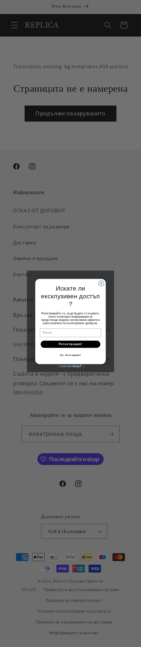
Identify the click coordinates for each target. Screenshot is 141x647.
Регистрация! (70, 343)
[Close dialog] (101, 283)
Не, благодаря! (70, 355)
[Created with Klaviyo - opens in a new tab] (70, 366)
